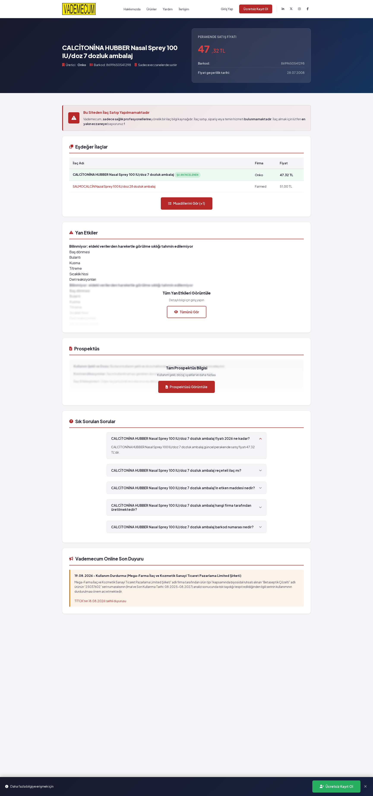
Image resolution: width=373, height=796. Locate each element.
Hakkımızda (132, 9)
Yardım (168, 9)
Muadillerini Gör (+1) (189, 203)
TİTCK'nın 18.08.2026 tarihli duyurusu (100, 601)
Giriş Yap (227, 9)
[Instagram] (299, 9)
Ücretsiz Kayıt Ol (255, 9)
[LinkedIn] (283, 9)
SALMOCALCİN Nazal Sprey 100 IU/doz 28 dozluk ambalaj (114, 186)
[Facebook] (307, 9)
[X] (291, 9)
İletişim (184, 9)
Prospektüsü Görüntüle (188, 387)
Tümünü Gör (189, 312)
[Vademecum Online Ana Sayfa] (79, 9)
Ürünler (152, 9)
